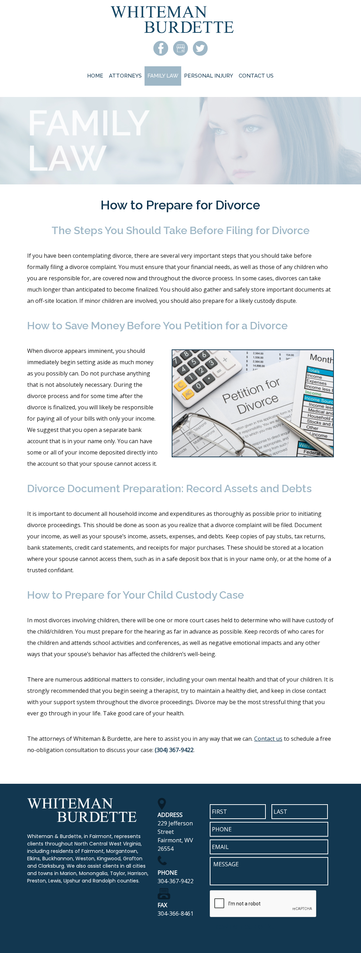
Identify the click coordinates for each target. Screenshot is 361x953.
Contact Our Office (246, 927)
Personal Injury (208, 76)
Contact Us (256, 76)
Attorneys (125, 76)
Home (95, 76)
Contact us (268, 739)
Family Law (162, 76)
